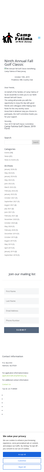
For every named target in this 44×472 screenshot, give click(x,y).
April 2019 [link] (8, 248)
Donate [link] (7, 414)
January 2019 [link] (9, 251)
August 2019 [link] (9, 241)
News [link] (6, 156)
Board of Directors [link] (11, 403)
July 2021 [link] (7, 209)
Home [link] (6, 395)
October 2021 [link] (9, 198)
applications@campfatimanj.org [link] (14, 376)
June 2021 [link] (8, 212)
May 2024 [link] (8, 173)
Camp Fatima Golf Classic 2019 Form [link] (19, 127)
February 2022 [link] (9, 191)
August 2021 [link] (9, 205)
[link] (17, 37)
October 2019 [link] (9, 237)
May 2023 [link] (8, 180)
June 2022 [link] (8, 183)
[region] (22, 452)
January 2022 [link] (9, 194)
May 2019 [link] (8, 244)
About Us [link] (7, 399)
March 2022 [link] (8, 187)
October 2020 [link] (9, 223)
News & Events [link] (10, 160)
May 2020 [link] (8, 226)
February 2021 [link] (9, 216)
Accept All (22, 454)
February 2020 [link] (9, 230)
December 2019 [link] (10, 233)
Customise (22, 461)
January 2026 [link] (9, 169)
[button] (35, 11)
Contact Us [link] (6, 384)
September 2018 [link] (10, 255)
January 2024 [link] (9, 176)
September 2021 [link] (10, 201)
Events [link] (7, 152)
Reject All (22, 467)
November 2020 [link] (10, 219)
